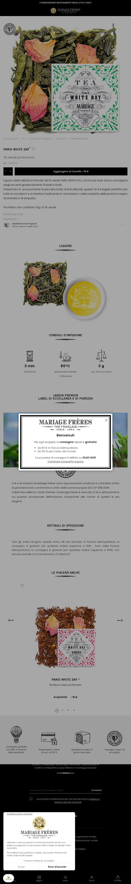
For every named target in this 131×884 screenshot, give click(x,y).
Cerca (65, 880)
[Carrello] (118, 878)
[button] (39, 878)
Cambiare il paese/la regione (66, 461)
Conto (91, 880)
